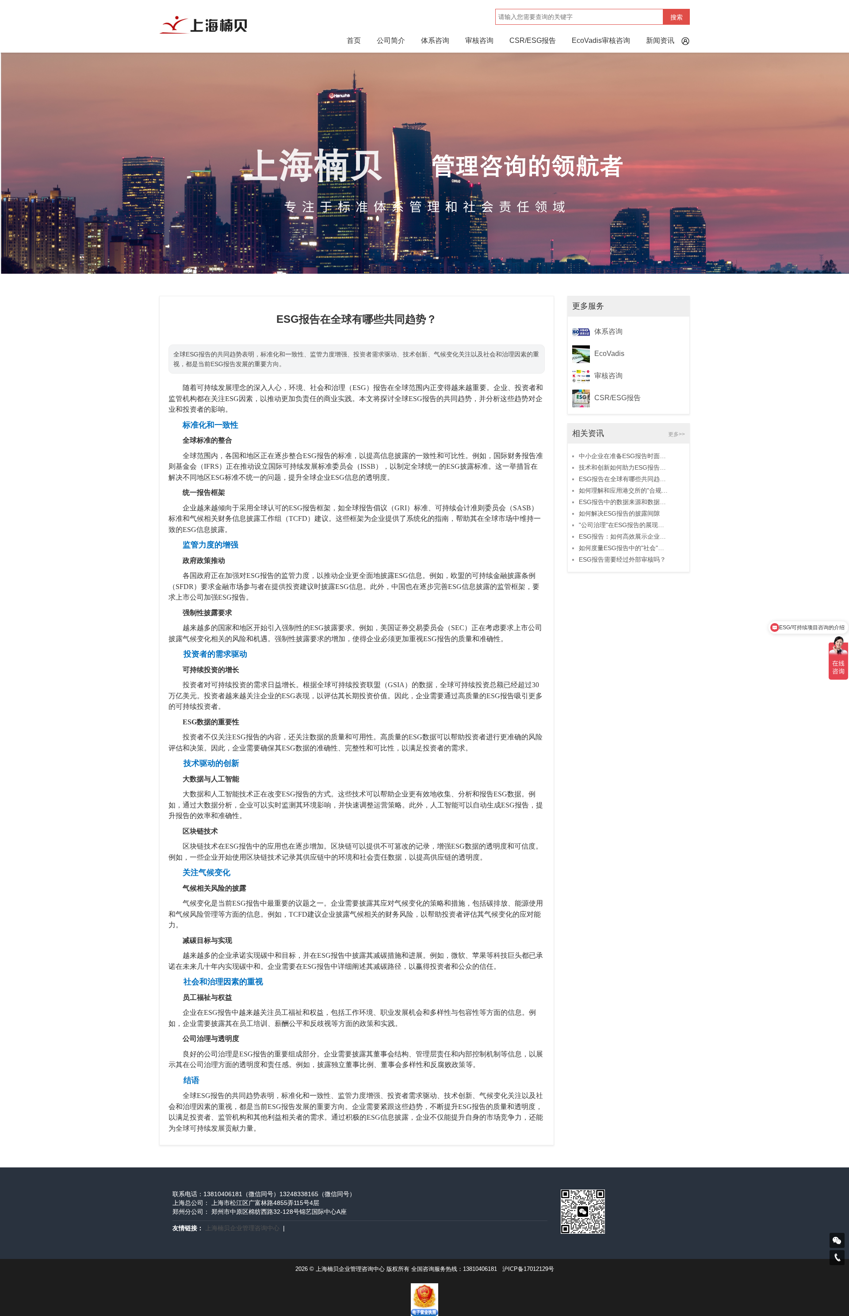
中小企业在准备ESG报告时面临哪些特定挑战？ (624, 455)
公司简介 (391, 40)
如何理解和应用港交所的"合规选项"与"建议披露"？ (624, 490)
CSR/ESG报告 (532, 40)
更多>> (676, 434)
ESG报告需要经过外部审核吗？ (622, 559)
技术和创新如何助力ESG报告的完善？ (624, 467)
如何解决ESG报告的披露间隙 (619, 513)
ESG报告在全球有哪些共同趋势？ (624, 478)
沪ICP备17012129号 (528, 1269)
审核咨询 (479, 40)
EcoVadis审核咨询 (601, 40)
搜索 (676, 17)
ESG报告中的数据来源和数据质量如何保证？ (624, 501)
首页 (354, 40)
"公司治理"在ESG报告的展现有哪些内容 (624, 524)
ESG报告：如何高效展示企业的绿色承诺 (624, 536)
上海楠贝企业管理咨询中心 (242, 1228)
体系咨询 (435, 40)
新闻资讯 (660, 40)
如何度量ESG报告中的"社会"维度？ (624, 547)
